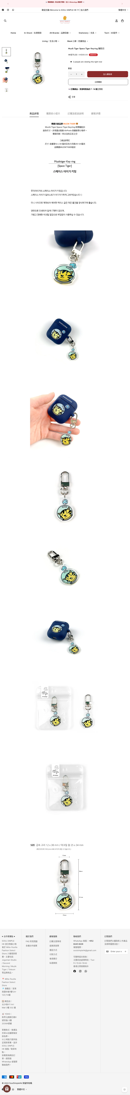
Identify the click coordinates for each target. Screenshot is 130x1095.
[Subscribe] (125, 951)
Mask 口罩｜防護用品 (76, 41)
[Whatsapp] (13, 10)
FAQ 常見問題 (31, 941)
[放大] (56, 53)
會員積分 (53, 958)
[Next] (122, 4)
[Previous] (8, 4)
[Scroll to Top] (125, 1081)
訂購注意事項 (55, 941)
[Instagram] (8, 10)
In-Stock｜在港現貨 (33, 33)
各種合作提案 (31, 945)
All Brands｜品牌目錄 (59, 33)
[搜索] (5, 20)
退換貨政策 (54, 945)
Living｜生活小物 (49, 41)
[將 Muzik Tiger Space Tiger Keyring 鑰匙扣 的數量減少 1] (71, 74)
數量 (70, 68)
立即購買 (98, 82)
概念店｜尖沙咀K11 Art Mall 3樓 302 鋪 (9, 1004)
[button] (122, 21)
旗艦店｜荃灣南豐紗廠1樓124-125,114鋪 (9, 991)
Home (13, 33)
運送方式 (53, 950)
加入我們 (84, 10)
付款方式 (53, 954)
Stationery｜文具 (86, 33)
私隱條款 (53, 963)
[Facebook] (3, 10)
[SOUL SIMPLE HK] (65, 21)
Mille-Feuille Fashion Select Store (9, 982)
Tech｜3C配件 (110, 33)
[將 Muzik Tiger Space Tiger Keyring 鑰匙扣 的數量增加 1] (82, 74)
